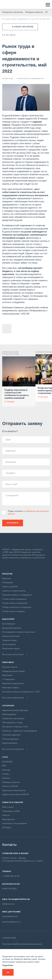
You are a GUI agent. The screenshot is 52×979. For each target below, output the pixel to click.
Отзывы (5, 774)
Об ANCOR (7, 762)
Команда (6, 770)
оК (8, 972)
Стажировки (7, 582)
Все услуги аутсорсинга (13, 749)
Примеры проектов (11, 782)
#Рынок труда (7, 78)
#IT (46, 12)
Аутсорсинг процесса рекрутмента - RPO (21, 692)
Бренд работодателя (11, 628)
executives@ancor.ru (11, 922)
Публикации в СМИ (11, 811)
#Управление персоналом (12, 12)
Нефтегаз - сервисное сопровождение (19, 731)
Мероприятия (8, 819)
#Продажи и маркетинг (34, 12)
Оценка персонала (10, 636)
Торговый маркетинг (11, 735)
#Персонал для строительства (10, 353)
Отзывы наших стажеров (13, 611)
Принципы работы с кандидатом (17, 595)
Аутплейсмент (8, 624)
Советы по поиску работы (14, 591)
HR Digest (6, 827)
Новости (6, 815)
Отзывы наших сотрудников (14, 603)
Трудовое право (9, 640)
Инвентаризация (9, 743)
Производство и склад (12, 722)
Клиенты (6, 778)
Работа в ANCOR (10, 586)
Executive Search (9, 667)
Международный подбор (13, 671)
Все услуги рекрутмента (13, 698)
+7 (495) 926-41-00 (10, 876)
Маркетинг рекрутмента (13, 683)
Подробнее (7, 965)
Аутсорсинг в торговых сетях (15, 726)
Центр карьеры (9, 644)
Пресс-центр (8, 807)
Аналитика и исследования (14, 823)
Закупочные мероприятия (14, 790)
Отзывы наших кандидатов (14, 599)
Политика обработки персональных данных (22, 944)
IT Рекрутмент (8, 679)
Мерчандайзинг (9, 714)
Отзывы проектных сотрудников (16, 607)
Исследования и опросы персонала (18, 632)
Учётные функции (10, 739)
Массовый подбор (10, 687)
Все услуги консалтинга (13, 654)
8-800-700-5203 (9, 889)
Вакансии (6, 578)
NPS (4, 766)
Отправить (13, 523)
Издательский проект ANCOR (15, 794)
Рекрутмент (7, 675)
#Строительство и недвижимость (30, 78)
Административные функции (15, 710)
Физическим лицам (11, 648)
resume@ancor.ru (10, 916)
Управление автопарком (13, 718)
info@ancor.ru (8, 904)
